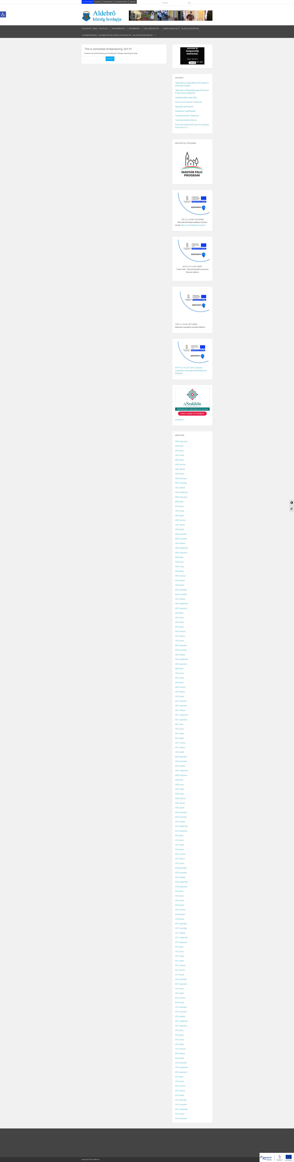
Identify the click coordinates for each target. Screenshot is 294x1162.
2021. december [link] (181, 701)
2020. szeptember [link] (181, 770)
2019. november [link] (181, 817)
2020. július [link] (179, 780)
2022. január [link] (179, 696)
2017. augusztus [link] (181, 942)
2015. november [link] (181, 1012)
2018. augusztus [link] (181, 887)
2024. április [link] (179, 571)
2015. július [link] (179, 1030)
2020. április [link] (179, 794)
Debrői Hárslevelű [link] (171, 29)
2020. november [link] (181, 761)
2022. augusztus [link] (181, 664)
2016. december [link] (181, 979)
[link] (3, 14)
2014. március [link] (180, 1086)
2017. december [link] (181, 924)
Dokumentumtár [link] (120, 2)
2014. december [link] (181, 1063)
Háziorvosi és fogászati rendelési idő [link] (188, 102)
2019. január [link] (179, 863)
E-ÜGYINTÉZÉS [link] (88, 2)
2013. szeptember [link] (181, 1109)
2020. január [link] (179, 808)
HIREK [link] (95, 29)
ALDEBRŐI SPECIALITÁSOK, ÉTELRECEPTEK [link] (115, 35)
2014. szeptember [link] (181, 1067)
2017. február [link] (180, 970)
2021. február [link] (180, 747)
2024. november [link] (181, 539)
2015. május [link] (179, 1039)
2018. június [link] (179, 896)
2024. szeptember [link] (181, 548)
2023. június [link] (179, 618)
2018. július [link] (179, 891)
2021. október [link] (180, 710)
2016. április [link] (179, 993)
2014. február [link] (180, 1091)
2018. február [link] (180, 914)
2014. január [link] (179, 1095)
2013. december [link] (181, 1100)
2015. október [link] (180, 1016)
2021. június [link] (179, 729)
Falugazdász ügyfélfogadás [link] (185, 111)
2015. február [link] (180, 1053)
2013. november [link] (181, 1104)
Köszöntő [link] (86, 29)
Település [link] (103, 29)
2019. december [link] (181, 812)
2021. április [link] (179, 738)
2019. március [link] (180, 854)
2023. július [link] (179, 613)
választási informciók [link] (143, 35)
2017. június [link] (179, 951)
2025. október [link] (180, 488)
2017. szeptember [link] (181, 937)
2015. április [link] (179, 1044)
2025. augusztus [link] (181, 497)
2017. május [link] (179, 956)
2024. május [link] (179, 566)
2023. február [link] (180, 636)
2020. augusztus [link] (181, 775)
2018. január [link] (179, 919)
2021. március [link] (180, 743)
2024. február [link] (180, 580)
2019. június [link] (179, 840)
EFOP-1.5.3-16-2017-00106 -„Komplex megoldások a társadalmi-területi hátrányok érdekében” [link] (191, 370)
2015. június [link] (179, 1035)
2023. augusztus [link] (181, 608)
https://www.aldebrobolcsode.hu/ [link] (193, 225)
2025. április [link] (179, 515)
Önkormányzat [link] (118, 29)
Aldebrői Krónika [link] (89, 35)
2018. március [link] (180, 910)
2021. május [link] (179, 733)
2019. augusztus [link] (181, 831)
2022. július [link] (179, 668)
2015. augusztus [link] (181, 1026)
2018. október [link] (180, 877)
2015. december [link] (181, 1007)
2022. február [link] (180, 692)
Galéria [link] (98, 2)
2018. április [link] (179, 905)
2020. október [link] (180, 766)
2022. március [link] (180, 687)
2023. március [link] (180, 631)
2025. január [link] (179, 529)
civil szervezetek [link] (151, 29)
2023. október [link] (180, 599)
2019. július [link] (179, 835)
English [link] (133, 2)
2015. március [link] (180, 1049)
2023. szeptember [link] (181, 604)
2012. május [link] (179, 1114)
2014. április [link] (179, 1081)
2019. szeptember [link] (181, 826)
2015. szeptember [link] (181, 1021)
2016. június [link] (179, 989)
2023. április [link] (179, 627)
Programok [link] (107, 2)
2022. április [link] (179, 682)
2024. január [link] (179, 585)
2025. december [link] (181, 478)
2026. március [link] (180, 464)
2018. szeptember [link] (181, 882)
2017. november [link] (181, 928)
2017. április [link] (179, 961)
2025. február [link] (180, 525)
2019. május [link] (179, 845)
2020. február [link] (180, 803)
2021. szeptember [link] (181, 715)
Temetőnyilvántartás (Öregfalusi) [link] (187, 116)
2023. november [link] (181, 594)
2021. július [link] (179, 724)
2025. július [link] (179, 501)
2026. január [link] (179, 474)
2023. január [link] (179, 641)
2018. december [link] (181, 868)
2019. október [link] (180, 822)
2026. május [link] (179, 455)
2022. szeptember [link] (181, 659)
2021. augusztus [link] (181, 720)
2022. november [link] (181, 650)
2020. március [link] (180, 798)
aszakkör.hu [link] (179, 420)
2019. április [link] (179, 849)
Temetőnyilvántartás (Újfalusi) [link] (186, 120)
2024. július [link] (179, 557)
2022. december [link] (181, 645)
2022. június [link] (179, 673)
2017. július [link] (179, 947)
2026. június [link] (179, 451)
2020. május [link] (179, 789)
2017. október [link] (180, 933)
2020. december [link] (181, 757)
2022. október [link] (180, 655)
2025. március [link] (180, 520)
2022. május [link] (179, 678)
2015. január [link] (179, 1058)
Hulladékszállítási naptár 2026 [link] (186, 97)
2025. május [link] (179, 511)
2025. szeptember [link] (181, 492)
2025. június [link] (179, 506)
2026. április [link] (179, 460)
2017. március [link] (180, 965)
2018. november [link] (181, 873)
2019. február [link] (180, 859)
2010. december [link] (181, 1118)
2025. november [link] (181, 483)
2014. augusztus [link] (181, 1072)
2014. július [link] (179, 1077)
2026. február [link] (180, 469)
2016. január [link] (179, 1002)
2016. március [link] (180, 998)
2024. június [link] (179, 562)
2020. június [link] (179, 784)
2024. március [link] (180, 576)
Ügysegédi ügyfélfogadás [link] (184, 107)
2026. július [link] (179, 446)
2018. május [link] (179, 900)
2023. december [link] (181, 590)
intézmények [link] (134, 29)
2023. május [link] (179, 622)
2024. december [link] (181, 534)
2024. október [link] (180, 543)
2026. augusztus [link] (181, 441)
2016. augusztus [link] (181, 984)
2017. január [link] (179, 975)
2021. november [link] (181, 706)
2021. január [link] (179, 752)
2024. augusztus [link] (181, 553)
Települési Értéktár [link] (190, 29)
